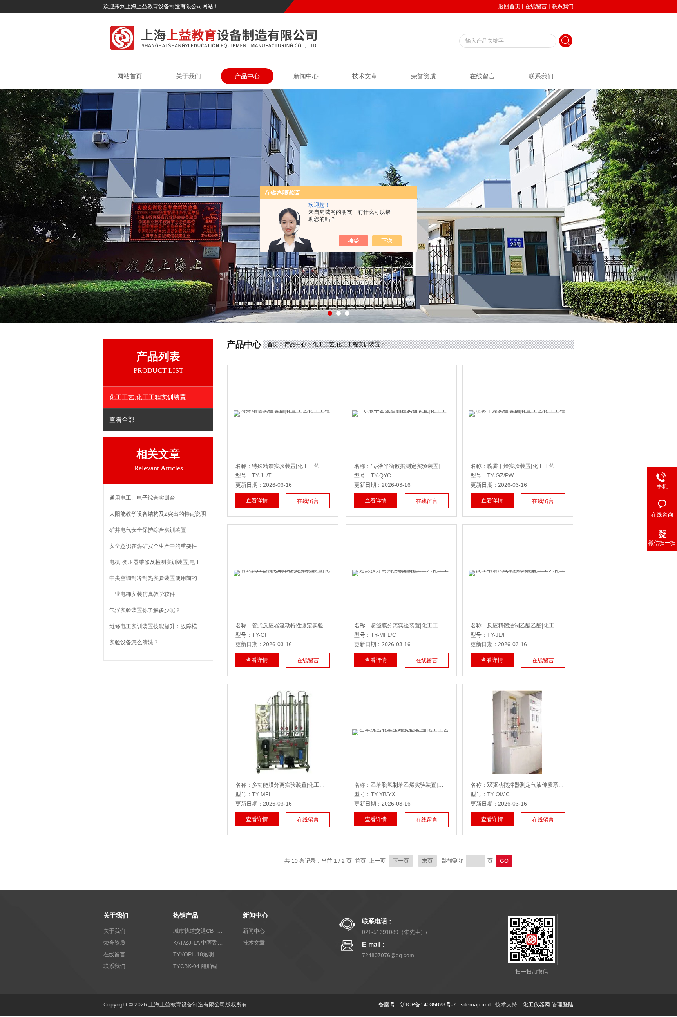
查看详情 (257, 500)
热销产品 (185, 915)
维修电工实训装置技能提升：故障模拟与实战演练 (158, 626)
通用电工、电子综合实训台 (142, 498)
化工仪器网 (536, 1004)
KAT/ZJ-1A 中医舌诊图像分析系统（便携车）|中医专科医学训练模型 (198, 942)
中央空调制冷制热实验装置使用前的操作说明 (158, 578)
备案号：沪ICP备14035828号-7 (417, 1004)
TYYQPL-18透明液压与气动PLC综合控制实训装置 (198, 954)
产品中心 (247, 76)
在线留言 (536, 6)
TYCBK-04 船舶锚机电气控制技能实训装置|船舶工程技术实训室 (198, 966)
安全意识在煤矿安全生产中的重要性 (153, 546)
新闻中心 (306, 76)
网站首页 (129, 76)
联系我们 (563, 6)
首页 (272, 344)
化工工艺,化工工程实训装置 (346, 344)
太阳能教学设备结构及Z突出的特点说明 (157, 514)
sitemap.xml (476, 1004)
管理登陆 (563, 1004)
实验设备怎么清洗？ (134, 642)
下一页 (401, 861)
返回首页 (509, 6)
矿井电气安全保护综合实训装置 (147, 530)
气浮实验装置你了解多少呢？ (145, 610)
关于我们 (188, 76)
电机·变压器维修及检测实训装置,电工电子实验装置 (158, 562)
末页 (427, 861)
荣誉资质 (423, 76)
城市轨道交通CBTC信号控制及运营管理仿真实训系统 (198, 931)
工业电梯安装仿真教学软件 (142, 594)
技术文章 (364, 76)
